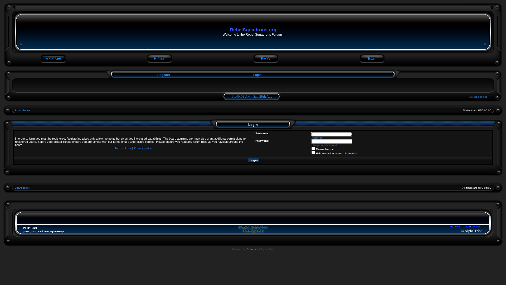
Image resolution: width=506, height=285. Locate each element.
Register (163, 75)
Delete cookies (478, 96)
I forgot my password (324, 145)
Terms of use (123, 148)
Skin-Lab (252, 249)
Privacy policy (143, 148)
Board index (22, 110)
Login (257, 75)
